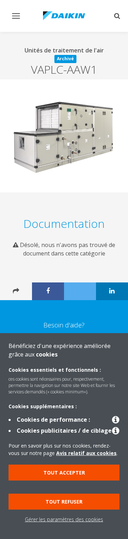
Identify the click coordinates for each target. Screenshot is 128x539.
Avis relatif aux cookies (86, 453)
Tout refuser (64, 501)
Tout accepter (64, 472)
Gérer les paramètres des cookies (64, 519)
